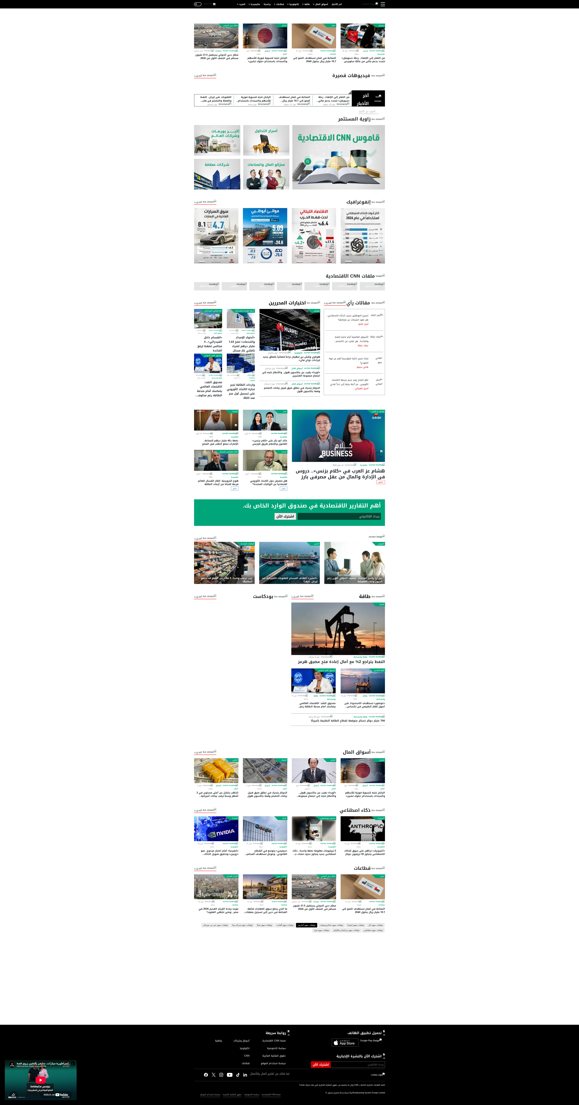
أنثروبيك (381, 818)
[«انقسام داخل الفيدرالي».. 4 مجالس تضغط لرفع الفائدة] (208, 318)
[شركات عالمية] (217, 174)
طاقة (307, 4)
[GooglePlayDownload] (370, 1042)
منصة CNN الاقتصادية (271, 1094)
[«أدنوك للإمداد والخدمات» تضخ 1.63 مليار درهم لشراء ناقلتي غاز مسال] (241, 318)
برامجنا (267, 4)
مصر (285, 411)
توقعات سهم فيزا (321, 930)
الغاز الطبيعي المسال (228, 451)
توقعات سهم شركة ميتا (242, 925)
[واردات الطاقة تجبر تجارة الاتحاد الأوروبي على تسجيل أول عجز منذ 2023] (241, 363)
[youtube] (230, 1075)
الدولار (284, 760)
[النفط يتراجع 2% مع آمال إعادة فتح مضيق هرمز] (338, 629)
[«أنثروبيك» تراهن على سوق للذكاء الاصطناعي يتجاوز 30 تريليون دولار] (363, 828)
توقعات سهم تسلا (264, 925)
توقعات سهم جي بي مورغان (215, 925)
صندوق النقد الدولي (212, 355)
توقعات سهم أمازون (306, 925)
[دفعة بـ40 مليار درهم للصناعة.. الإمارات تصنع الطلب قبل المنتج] (216, 420)
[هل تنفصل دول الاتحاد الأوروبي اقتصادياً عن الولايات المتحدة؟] (265, 460)
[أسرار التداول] (266, 140)
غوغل (284, 818)
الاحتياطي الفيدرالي (212, 310)
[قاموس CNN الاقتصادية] (338, 157)
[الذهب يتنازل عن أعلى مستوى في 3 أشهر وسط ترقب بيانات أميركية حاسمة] (216, 770)
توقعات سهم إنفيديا (355, 925)
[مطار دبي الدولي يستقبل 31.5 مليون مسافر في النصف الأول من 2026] (216, 36)
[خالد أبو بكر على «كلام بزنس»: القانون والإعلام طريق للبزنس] (265, 420)
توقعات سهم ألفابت (285, 925)
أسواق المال (321, 4)
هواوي (317, 310)
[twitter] (245, 1075)
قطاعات (280, 4)
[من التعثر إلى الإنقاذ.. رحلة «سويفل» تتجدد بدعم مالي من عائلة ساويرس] (363, 36)
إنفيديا (235, 818)
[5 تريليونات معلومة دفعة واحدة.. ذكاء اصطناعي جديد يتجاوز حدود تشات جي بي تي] (314, 828)
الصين (316, 543)
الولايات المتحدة (247, 543)
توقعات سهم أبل (375, 925)
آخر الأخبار (337, 4)
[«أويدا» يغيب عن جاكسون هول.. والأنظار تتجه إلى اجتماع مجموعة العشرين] (314, 770)
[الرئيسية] (370, 4)
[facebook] (206, 1075)
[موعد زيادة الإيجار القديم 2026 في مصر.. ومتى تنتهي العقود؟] (216, 886)
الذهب (235, 760)
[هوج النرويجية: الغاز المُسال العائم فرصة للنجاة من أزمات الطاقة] (216, 460)
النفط (382, 604)
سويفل (381, 25)
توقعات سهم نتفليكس (373, 930)
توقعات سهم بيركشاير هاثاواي (346, 930)
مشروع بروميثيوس (327, 818)
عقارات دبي (282, 876)
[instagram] (221, 1075)
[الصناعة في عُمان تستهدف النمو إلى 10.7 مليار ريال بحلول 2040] (314, 36)
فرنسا (284, 451)
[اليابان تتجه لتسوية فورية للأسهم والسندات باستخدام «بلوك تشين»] (265, 36)
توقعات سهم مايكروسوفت (331, 925)
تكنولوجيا (294, 4)
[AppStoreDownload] (345, 1042)
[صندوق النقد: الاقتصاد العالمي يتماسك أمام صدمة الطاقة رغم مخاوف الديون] (208, 363)
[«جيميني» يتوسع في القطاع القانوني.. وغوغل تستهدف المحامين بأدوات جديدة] (265, 828)
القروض (381, 543)
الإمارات (235, 411)
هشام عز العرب (378, 411)
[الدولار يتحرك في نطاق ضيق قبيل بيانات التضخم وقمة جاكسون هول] (265, 770)
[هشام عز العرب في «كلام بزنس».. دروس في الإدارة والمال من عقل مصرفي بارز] (338, 436)
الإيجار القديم (232, 876)
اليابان (284, 25)
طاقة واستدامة (217, 378)
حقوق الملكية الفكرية (232, 1094)
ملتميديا (363, 465)
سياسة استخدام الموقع (210, 1094)
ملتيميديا (255, 4)
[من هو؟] (266, 174)
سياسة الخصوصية (251, 1094)
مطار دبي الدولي (230, 25)
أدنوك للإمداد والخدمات (244, 310)
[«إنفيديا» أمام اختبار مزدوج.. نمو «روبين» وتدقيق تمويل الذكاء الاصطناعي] (216, 828)
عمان (333, 25)
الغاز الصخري (379, 670)
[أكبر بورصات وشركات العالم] (217, 140)
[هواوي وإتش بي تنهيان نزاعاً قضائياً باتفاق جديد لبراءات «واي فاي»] (289, 330)
